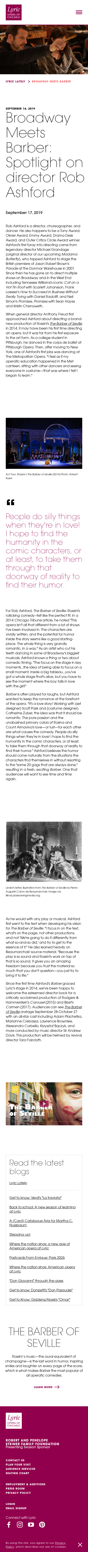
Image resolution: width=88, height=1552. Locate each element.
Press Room (15, 1488)
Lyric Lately (15, 81)
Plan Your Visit (18, 1464)
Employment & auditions (25, 1484)
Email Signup (16, 1508)
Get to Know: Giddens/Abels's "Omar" (39, 1299)
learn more (44, 1387)
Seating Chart (17, 1473)
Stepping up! (20, 1234)
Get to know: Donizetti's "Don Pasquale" (41, 1290)
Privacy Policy (18, 1493)
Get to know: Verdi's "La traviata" (35, 1198)
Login (10, 1504)
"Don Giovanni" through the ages (36, 1281)
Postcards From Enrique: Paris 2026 (37, 1257)
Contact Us (15, 1460)
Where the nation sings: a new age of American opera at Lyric (39, 1246)
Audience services (20, 1469)
